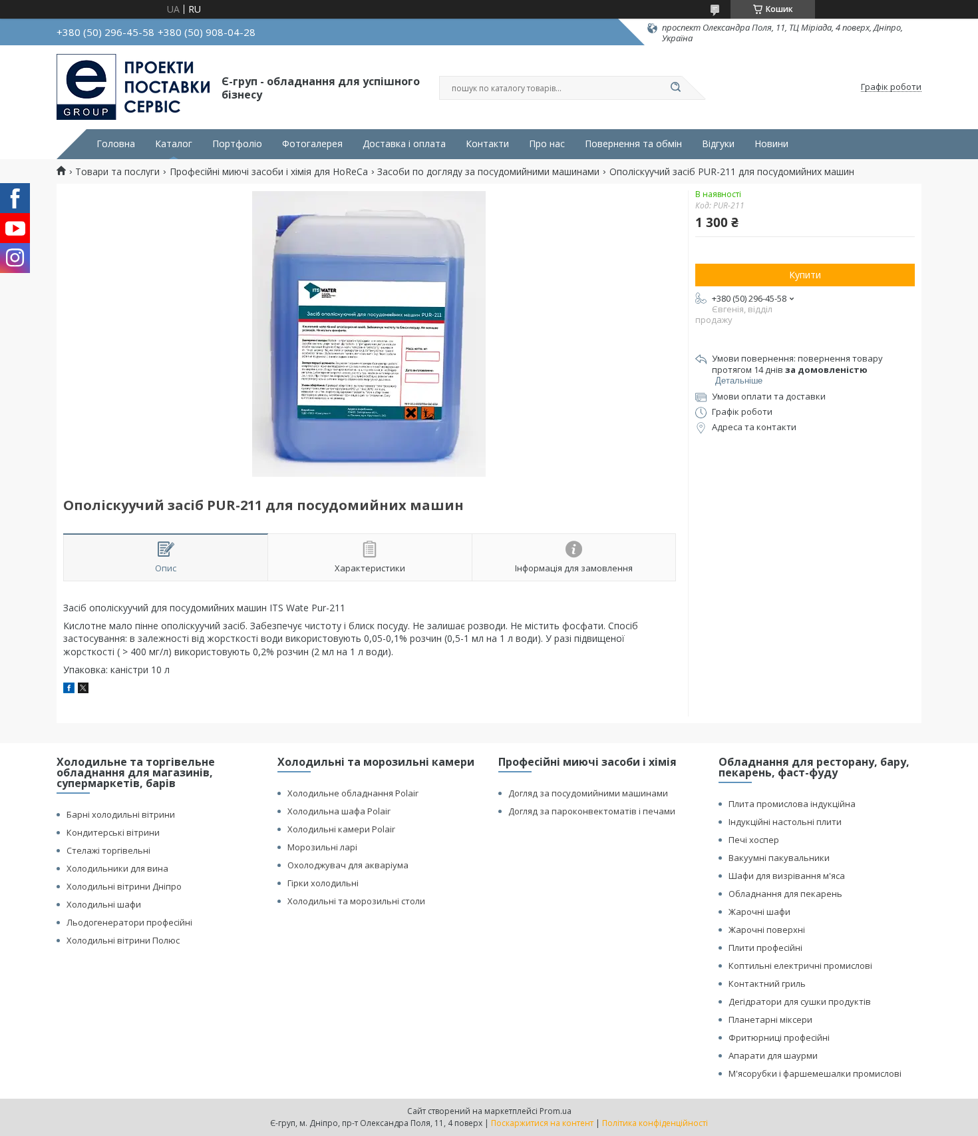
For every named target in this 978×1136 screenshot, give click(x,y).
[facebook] (69, 689)
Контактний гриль (767, 984)
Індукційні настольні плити (785, 822)
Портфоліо (237, 143)
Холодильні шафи (104, 904)
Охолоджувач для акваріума (347, 865)
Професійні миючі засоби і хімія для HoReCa (269, 172)
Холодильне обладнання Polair (352, 793)
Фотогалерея (312, 143)
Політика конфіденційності (655, 1123)
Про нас (547, 143)
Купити (805, 274)
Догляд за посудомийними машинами (588, 793)
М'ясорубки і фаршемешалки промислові (815, 1073)
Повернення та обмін (633, 143)
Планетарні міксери (770, 1019)
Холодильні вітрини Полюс (123, 940)
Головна (115, 143)
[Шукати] (675, 88)
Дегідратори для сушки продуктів (800, 1001)
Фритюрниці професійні (779, 1037)
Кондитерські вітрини (113, 832)
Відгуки (718, 143)
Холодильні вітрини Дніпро (124, 886)
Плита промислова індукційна (792, 804)
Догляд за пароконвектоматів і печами (591, 811)
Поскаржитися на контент (542, 1123)
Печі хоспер (754, 840)
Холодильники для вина (117, 868)
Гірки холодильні (323, 883)
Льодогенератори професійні (129, 922)
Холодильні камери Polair (341, 829)
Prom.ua (555, 1111)
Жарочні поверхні (767, 930)
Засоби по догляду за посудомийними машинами (488, 172)
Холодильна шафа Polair (339, 811)
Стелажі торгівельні (108, 850)
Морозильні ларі (322, 847)
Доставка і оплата (404, 143)
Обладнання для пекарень (785, 894)
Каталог (173, 143)
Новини (771, 143)
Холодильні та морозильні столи (356, 901)
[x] (83, 689)
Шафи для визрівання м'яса (787, 876)
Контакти (487, 143)
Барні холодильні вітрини (121, 814)
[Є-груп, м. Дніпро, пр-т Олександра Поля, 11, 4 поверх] (133, 87)
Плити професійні (765, 948)
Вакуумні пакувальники (779, 858)
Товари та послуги (117, 172)
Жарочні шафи (759, 912)
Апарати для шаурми (773, 1055)
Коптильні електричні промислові (800, 966)
